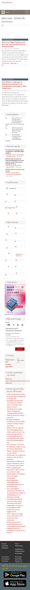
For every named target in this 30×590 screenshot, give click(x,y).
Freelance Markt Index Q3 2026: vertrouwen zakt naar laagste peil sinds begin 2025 (16, 396)
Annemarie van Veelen (20, 90)
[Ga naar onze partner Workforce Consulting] (20, 235)
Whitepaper (5, 548)
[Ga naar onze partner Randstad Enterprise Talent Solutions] (10, 228)
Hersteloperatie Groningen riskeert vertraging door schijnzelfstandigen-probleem (13, 138)
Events (17, 544)
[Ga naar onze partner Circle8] (10, 195)
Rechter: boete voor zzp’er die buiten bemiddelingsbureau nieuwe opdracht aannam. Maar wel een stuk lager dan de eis (14, 121)
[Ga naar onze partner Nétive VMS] (10, 255)
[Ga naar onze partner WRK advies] (20, 275)
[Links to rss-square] (22, 325)
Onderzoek (5, 546)
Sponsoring (18, 559)
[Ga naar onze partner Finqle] (10, 188)
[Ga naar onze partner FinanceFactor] (20, 188)
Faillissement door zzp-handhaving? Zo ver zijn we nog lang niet (16, 531)
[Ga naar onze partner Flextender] (20, 195)
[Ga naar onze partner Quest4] (10, 235)
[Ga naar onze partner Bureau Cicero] (10, 268)
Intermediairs (18, 553)
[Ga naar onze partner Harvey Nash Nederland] (10, 215)
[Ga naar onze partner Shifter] (10, 241)
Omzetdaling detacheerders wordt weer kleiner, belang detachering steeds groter (14, 501)
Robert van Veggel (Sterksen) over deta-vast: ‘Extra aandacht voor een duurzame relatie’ (14, 44)
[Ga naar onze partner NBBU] (10, 261)
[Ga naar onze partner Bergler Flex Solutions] (10, 275)
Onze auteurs (5, 557)
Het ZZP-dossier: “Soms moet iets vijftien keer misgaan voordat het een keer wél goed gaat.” (16, 447)
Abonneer (19, 349)
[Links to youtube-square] (8, 325)
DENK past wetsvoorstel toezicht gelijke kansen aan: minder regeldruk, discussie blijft (16, 524)
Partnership (18, 557)
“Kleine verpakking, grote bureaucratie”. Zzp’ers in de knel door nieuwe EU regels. (15, 470)
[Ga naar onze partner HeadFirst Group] (20, 208)
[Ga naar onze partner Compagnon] (10, 208)
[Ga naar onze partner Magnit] (10, 201)
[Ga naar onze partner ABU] (20, 261)
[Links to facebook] (13, 325)
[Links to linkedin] (18, 325)
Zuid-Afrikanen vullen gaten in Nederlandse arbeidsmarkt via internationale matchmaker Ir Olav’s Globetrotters (14, 85)
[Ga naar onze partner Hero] (20, 215)
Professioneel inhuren (8, 39)
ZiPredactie (16, 49)
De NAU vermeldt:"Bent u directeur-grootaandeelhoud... (14, 174)
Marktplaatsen (19, 549)
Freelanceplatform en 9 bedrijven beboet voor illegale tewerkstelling (16, 476)
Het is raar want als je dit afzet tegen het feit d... (14, 166)
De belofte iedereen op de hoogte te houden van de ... (15, 155)
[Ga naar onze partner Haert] (10, 248)
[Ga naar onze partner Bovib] (20, 201)
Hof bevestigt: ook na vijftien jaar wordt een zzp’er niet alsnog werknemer (17, 130)
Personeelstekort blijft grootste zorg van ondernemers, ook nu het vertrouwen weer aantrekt (15, 463)
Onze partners (6, 559)
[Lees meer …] (14, 63)
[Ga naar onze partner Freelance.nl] (20, 255)
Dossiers (4, 544)
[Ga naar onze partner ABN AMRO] (20, 241)
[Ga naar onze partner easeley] (20, 228)
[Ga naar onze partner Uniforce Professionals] (20, 268)
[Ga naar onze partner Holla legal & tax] (20, 248)
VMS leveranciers (20, 551)
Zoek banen (5, 561)
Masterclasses (19, 546)
